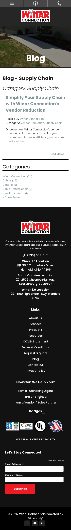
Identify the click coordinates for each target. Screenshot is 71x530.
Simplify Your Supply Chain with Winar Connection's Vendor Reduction (35, 104)
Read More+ (57, 153)
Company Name (14, 475)
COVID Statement (35, 341)
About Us (35, 318)
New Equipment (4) (15, 193)
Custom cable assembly (18, 241)
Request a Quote (35, 353)
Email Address (14, 464)
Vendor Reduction (32, 123)
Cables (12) (9, 180)
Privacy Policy (35, 371)
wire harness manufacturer (50, 241)
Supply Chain (54, 123)
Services (35, 324)
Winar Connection (32, 118)
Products (35, 330)
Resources (35, 336)
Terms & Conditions (35, 347)
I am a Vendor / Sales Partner (35, 402)
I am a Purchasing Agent (35, 391)
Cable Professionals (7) (17, 188)
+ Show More (11, 197)
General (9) (9, 184)
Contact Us (36, 365)
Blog (35, 359)
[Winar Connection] (35, 16)
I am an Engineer (35, 397)
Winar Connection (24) (17, 176)
